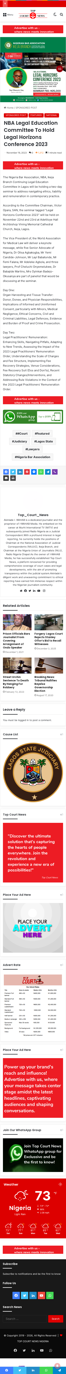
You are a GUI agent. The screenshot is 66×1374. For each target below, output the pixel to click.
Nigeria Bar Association (33, 457)
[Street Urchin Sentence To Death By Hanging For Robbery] (17, 666)
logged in (23, 720)
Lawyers (33, 449)
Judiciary (20, 441)
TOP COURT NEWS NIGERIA (33, 1341)
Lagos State (44, 441)
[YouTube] (39, 591)
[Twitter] (13, 472)
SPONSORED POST (26, 107)
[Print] (13, 478)
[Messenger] (34, 472)
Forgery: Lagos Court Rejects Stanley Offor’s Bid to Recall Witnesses (48, 639)
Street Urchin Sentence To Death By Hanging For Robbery (16, 682)
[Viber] (55, 472)
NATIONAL (51, 115)
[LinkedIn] (20, 472)
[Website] (22, 591)
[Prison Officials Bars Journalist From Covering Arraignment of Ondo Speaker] (17, 622)
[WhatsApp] (41, 472)
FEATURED (36, 115)
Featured (43, 433)
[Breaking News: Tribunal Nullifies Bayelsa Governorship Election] (48, 666)
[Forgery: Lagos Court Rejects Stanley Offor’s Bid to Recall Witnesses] (48, 622)
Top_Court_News (33, 515)
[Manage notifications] (57, 1366)
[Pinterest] (27, 472)
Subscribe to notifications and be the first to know (32, 1273)
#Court (22, 433)
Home (10, 107)
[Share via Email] (6, 478)
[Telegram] (48, 472)
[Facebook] (6, 472)
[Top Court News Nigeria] (33, 14)
